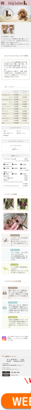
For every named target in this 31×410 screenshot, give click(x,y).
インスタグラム (18, 338)
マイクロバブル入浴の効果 (22, 160)
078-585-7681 (15, 372)
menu (2, 3)
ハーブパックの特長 (24, 170)
